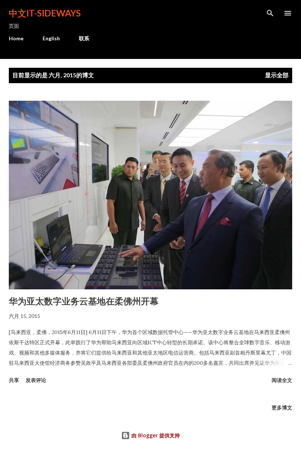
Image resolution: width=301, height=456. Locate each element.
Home (16, 38)
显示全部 (277, 74)
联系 (84, 38)
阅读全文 (282, 380)
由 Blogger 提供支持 (155, 435)
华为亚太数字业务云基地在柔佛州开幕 (84, 301)
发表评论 (36, 380)
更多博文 (282, 407)
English (51, 38)
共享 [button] (14, 380)
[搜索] (270, 13)
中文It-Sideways (45, 13)
